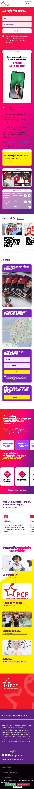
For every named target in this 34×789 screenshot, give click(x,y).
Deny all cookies (24, 784)
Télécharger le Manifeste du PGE (20, 741)
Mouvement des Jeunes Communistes (14, 726)
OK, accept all (11, 784)
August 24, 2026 (21, 146)
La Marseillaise (15, 734)
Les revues (24, 734)
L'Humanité (5, 734)
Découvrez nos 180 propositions (15, 429)
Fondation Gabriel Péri (9, 737)
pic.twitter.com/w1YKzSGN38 (18, 142)
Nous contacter (6, 767)
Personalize (17, 786)
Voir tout (20, 219)
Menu (28, 4)
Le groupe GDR (16, 739)
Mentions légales (7, 777)
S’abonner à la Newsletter (9, 772)
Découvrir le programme (17, 490)
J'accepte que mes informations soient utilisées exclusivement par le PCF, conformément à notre (16, 39)
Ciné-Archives (22, 737)
